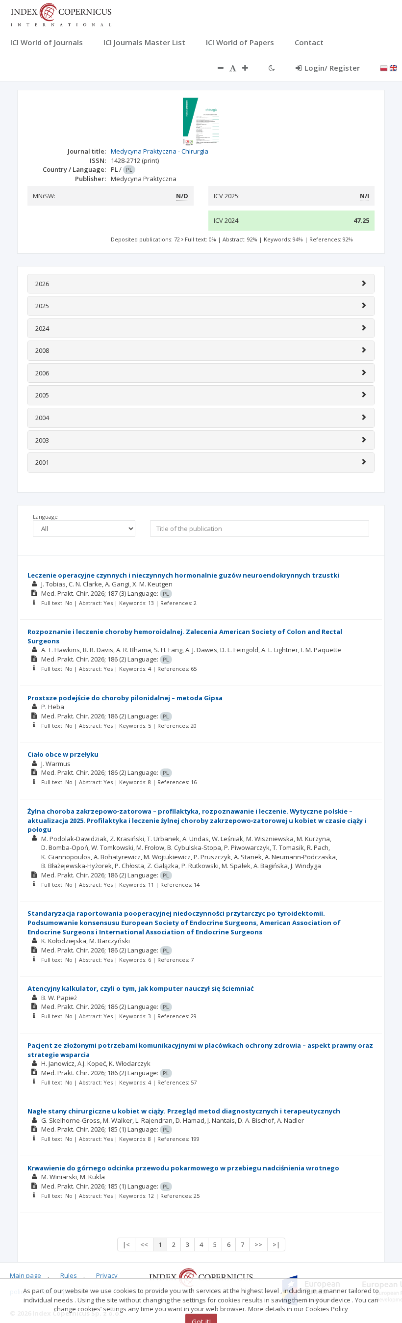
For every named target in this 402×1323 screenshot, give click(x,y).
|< (126, 1244)
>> (258, 1244)
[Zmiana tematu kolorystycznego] (271, 67)
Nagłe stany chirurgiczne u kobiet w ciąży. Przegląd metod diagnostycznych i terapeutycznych (183, 1111)
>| (276, 1244)
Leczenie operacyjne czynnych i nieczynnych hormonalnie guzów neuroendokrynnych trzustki (183, 575)
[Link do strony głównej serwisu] (61, 13)
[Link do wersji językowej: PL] (384, 67)
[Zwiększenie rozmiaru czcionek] (250, 67)
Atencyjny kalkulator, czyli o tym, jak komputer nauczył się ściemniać (140, 988)
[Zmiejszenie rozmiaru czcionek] (215, 67)
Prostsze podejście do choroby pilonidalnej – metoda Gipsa (125, 697)
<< (144, 1244)
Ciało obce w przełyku (63, 754)
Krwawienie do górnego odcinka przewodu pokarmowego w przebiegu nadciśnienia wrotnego (183, 1168)
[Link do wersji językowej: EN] (393, 67)
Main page (25, 1275)
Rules (68, 1275)
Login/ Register (332, 68)
